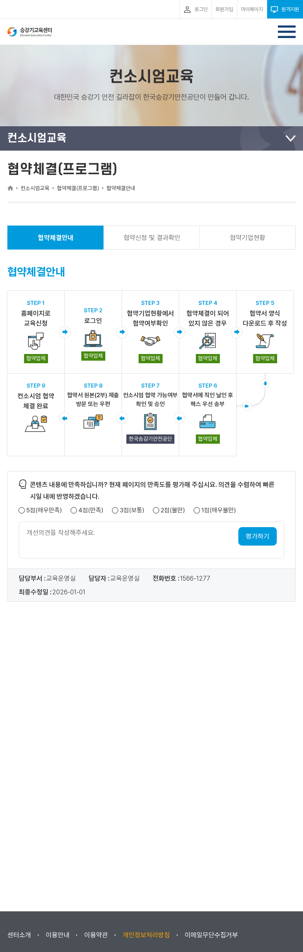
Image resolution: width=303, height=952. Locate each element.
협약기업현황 (247, 237)
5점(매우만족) (44, 510)
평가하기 (257, 536)
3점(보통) (132, 510)
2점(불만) (173, 510)
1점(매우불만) (218, 510)
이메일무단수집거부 (211, 935)
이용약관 (96, 935)
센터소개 (19, 935)
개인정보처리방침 (146, 935)
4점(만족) (90, 510)
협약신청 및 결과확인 (151, 237)
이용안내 (57, 935)
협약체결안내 (56, 242)
